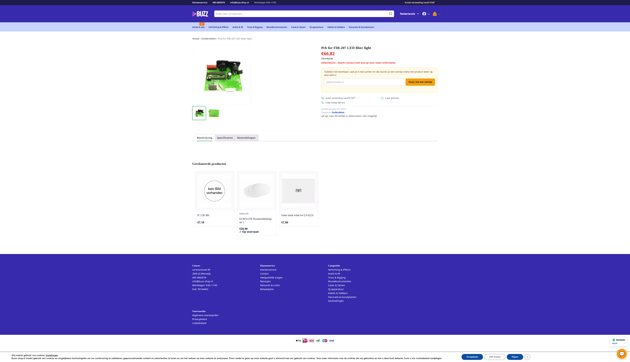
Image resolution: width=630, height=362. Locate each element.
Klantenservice (199, 2)
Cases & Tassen (298, 27)
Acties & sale (198, 27)
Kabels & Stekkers (336, 27)
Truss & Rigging (254, 27)
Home (195, 38)
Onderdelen (208, 38)
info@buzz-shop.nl (239, 2)
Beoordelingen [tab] (246, 137)
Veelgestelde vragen (271, 277)
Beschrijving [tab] (204, 137)
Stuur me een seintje (420, 81)
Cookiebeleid (199, 323)
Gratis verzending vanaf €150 (420, 2)
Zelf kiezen (495, 356)
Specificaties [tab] (225, 137)
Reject (515, 356)
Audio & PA (237, 27)
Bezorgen (265, 281)
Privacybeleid (199, 319)
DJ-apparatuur (317, 27)
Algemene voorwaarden (205, 315)
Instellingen (52, 355)
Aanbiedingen (336, 300)
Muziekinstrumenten (276, 27)
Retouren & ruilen (270, 285)
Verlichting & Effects (219, 27)
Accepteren (472, 356)
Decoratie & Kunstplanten (361, 27)
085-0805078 (219, 2)
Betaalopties (267, 289)
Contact (264, 273)
